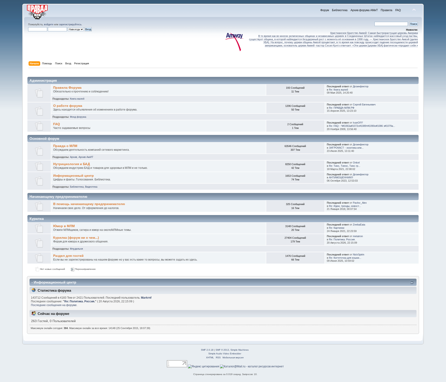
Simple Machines (239, 350)
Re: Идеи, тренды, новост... (345, 206)
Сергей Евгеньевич (364, 104)
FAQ (56, 124)
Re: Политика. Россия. (342, 239)
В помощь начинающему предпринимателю (89, 204)
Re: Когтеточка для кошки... (345, 257)
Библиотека (77, 186)
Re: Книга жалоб (338, 89)
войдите (48, 24)
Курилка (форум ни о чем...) (76, 237)
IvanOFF (358, 122)
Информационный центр (73, 175)
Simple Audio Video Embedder (224, 353)
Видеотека (91, 186)
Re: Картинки (336, 227)
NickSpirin (358, 254)
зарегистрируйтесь (70, 24)
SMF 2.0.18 (207, 350)
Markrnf (146, 297)
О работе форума (67, 106)
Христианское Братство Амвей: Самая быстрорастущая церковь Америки (374, 33)
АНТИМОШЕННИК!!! (341, 177)
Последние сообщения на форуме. (54, 305)
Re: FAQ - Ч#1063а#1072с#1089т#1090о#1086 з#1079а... (362, 125)
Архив (73, 157)
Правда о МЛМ (65, 146)
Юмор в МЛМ (64, 226)
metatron (358, 236)
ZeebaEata (359, 224)
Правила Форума (67, 87)
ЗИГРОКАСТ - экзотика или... (346, 147)
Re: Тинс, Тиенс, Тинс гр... (344, 165)
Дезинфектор (360, 86)
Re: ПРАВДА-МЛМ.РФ (341, 107)
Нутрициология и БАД (71, 164)
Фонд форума (78, 116)
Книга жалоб (77, 98)
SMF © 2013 (222, 350)
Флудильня (76, 248)
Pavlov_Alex (360, 202)
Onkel (356, 162)
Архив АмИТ (86, 157)
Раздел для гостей (68, 256)
